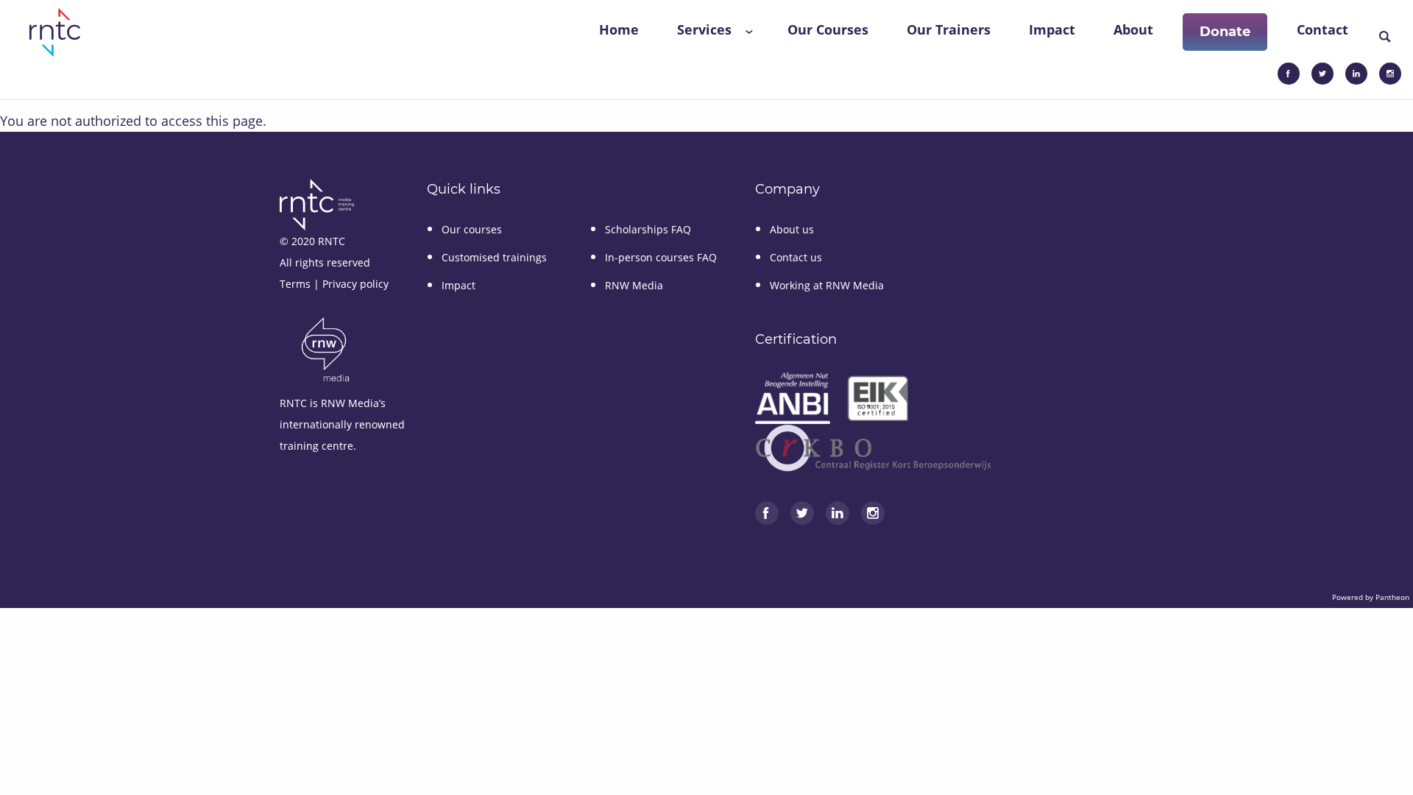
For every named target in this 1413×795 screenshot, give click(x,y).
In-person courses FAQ (661, 257)
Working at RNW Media (827, 285)
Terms (295, 284)
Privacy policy (355, 284)
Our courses (472, 229)
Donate (1225, 32)
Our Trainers (949, 29)
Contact (1322, 29)
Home (619, 29)
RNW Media (634, 285)
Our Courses (827, 29)
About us (792, 229)
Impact (1052, 29)
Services (704, 29)
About (1133, 29)
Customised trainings (494, 257)
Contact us (796, 257)
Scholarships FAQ (648, 229)
